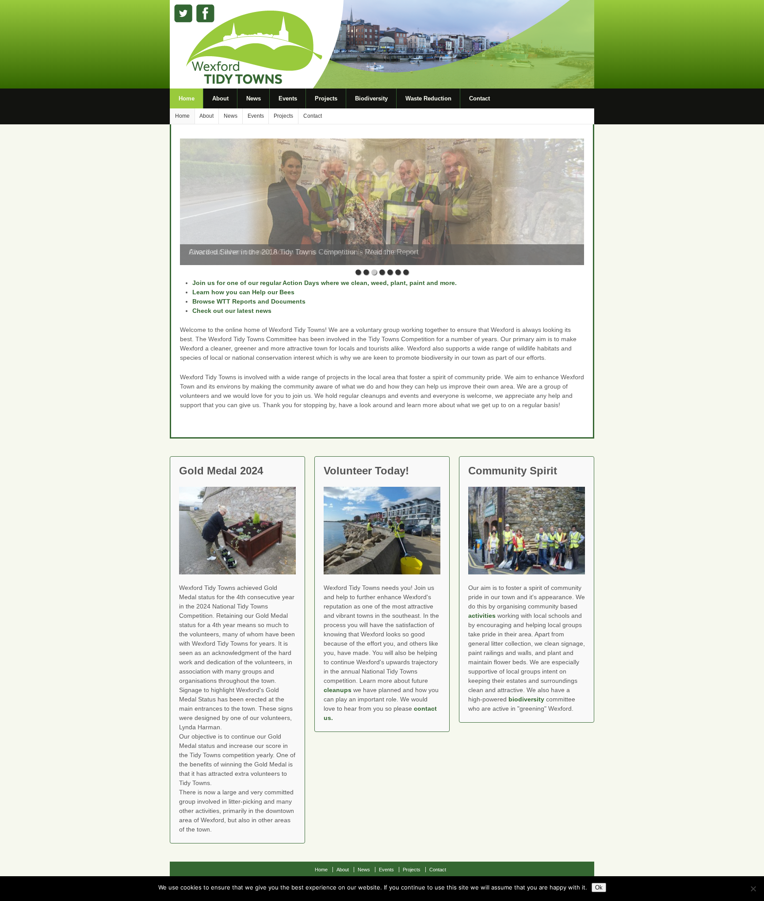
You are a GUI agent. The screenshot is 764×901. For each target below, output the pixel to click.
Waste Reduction (428, 98)
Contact (479, 98)
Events (288, 98)
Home (187, 98)
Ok (599, 887)
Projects (326, 98)
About (220, 98)
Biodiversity (371, 98)
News (253, 98)
